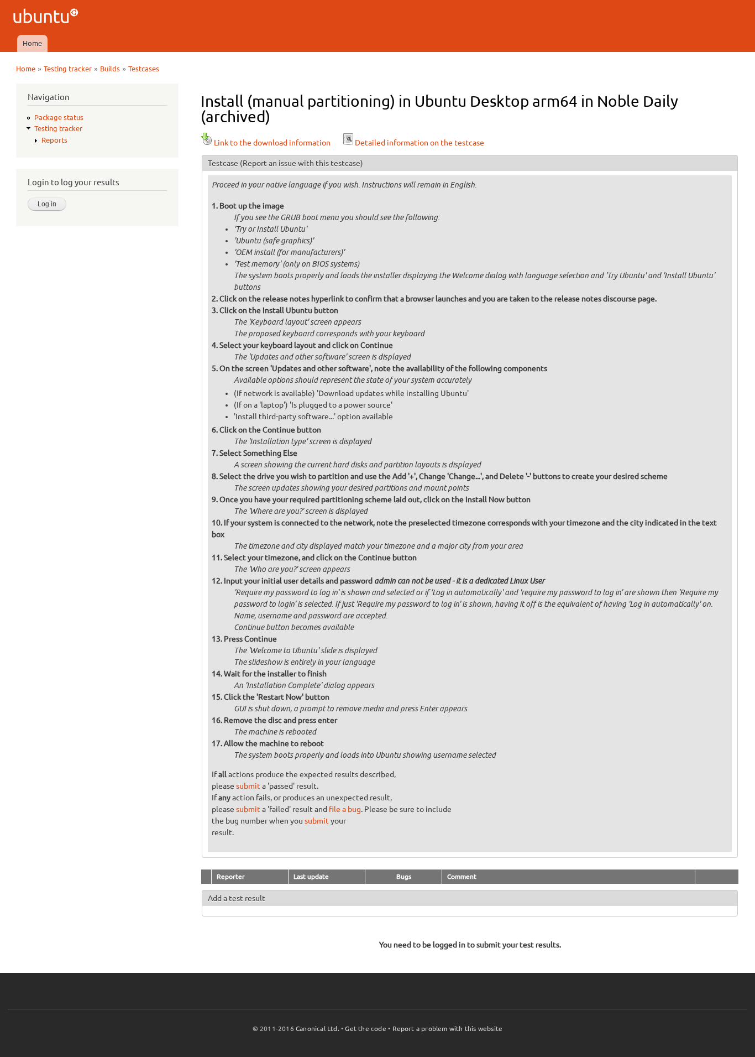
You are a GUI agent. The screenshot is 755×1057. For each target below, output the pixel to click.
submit (248, 786)
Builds (110, 68)
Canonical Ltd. (317, 1028)
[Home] (47, 17)
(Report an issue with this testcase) (301, 163)
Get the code (365, 1028)
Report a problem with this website (447, 1028)
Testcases (143, 68)
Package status (58, 117)
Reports (54, 140)
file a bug (345, 809)
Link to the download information (272, 142)
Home (32, 43)
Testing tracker (68, 68)
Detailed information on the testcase (419, 142)
